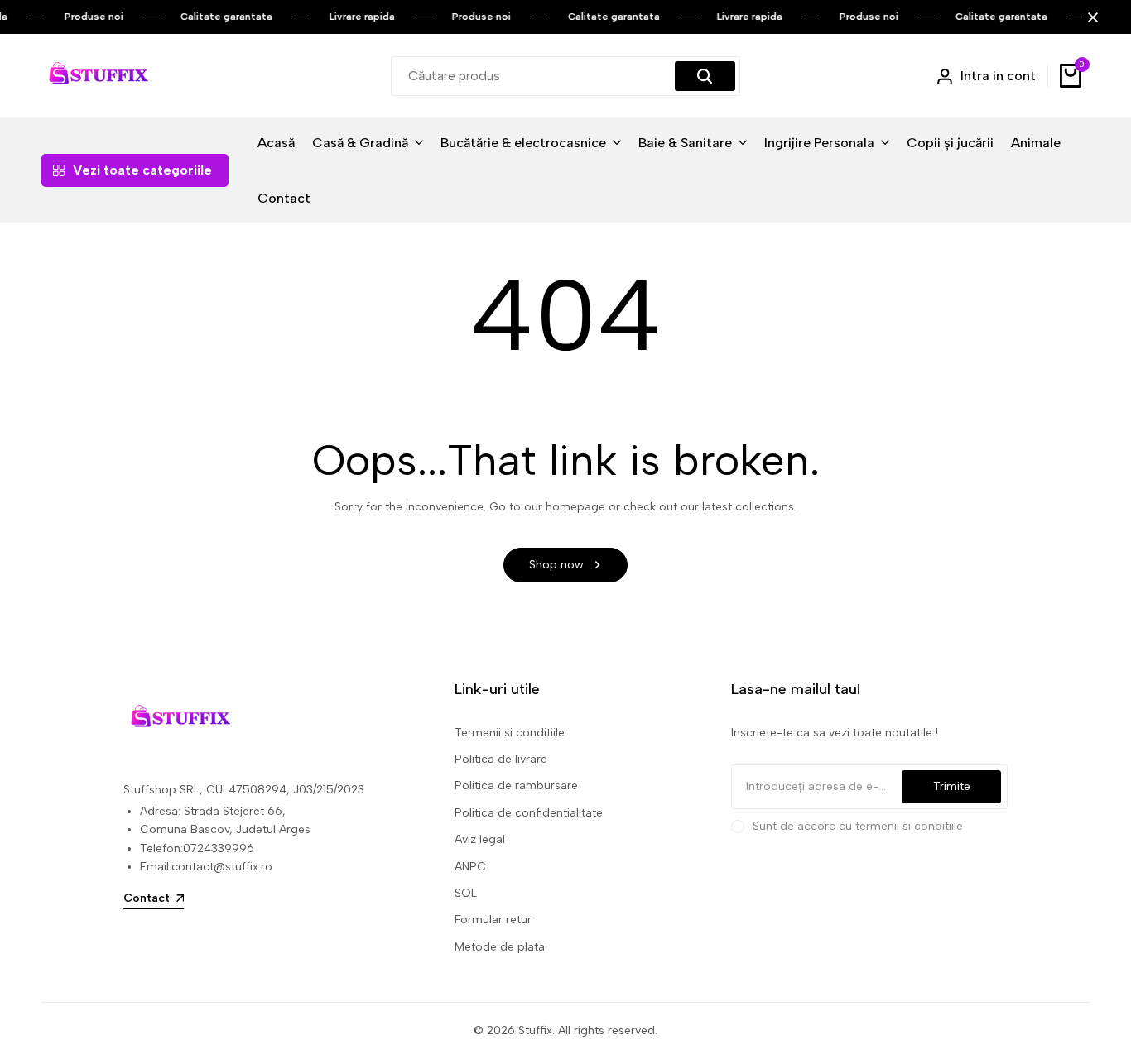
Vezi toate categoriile (142, 170)
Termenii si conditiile (510, 733)
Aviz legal (480, 839)
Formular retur (493, 920)
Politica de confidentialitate (529, 813)
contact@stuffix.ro (221, 867)
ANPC (470, 867)
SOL (466, 893)
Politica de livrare (501, 759)
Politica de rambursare (516, 786)
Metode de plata (500, 947)
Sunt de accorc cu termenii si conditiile (858, 826)
